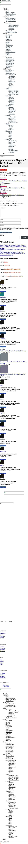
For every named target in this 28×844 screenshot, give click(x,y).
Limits (7, 88)
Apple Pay (12, 76)
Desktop (11, 125)
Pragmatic (2, 651)
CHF (10, 135)
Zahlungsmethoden (11, 74)
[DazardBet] (2, 477)
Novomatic (2, 648)
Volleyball (8, 47)
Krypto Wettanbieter (11, 21)
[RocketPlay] (2, 450)
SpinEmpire (3, 297)
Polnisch (11, 104)
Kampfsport (9, 46)
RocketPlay (3, 451)
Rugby (8, 53)
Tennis (7, 42)
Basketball (8, 39)
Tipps (1, 664)
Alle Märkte (9, 35)
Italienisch (11, 102)
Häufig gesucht (7, 69)
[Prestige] (2, 283)
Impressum (5, 685)
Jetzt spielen (3, 291)
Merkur (2, 646)
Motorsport (9, 40)
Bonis (4, 22)
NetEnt (11, 143)
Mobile (11, 126)
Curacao (11, 107)
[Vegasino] (2, 411)
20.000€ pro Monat (14, 94)
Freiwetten (12, 29)
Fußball (8, 38)
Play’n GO (12, 142)
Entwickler (9, 139)
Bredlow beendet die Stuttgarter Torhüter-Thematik (12, 245)
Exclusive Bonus (13, 26)
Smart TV (11, 129)
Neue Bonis (9, 30)
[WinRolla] (2, 437)
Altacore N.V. (12, 116)
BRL (10, 138)
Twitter (2, 674)
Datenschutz (6, 686)
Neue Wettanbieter (10, 19)
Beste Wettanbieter (10, 18)
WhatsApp (2, 677)
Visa (10, 80)
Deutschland (12, 109)
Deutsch (11, 97)
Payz (10, 83)
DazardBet (2, 479)
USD (10, 133)
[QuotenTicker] (5, 4)
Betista (1, 324)
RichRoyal (2, 426)
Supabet (2, 465)
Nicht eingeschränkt (14, 90)
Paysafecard (12, 81)
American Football (10, 52)
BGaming (11, 149)
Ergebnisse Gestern (11, 14)
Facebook (2, 673)
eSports (8, 36)
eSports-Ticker (9, 64)
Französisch (12, 101)
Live (7, 11)
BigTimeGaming (13, 150)
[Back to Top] (0, 843)
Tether (10, 87)
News (4, 56)
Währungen (9, 131)
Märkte (5, 33)
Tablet (10, 128)
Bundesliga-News (10, 60)
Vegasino (2, 413)
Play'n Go (2, 649)
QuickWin (2, 338)
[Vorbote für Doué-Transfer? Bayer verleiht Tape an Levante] (4, 372)
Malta (10, 112)
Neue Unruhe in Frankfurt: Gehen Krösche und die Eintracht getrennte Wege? (12, 254)
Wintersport (9, 54)
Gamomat (11, 152)
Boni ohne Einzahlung (11, 32)
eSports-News (9, 66)
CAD (10, 136)
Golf (7, 43)
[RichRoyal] (2, 425)
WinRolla (2, 439)
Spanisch (11, 100)
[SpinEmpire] (2, 295)
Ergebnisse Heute (10, 12)
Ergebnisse (5, 9)
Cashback (11, 28)
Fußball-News (9, 62)
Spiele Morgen (9, 15)
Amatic (11, 148)
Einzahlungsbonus (13, 25)
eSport (1, 663)
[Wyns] (2, 384)
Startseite (5, 8)
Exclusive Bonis (10, 70)
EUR (10, 132)
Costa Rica (12, 114)
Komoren (11, 108)
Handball (8, 50)
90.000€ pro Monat (14, 91)
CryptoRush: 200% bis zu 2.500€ (12, 269)
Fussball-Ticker (10, 63)
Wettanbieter (6, 16)
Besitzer (8, 115)
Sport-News (9, 57)
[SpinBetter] (2, 309)
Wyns (1, 385)
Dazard (6, 262)
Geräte (7, 124)
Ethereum (11, 85)
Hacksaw (11, 146)
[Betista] (2, 323)
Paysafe (2, 637)
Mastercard (12, 78)
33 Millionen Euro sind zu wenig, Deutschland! (12, 195)
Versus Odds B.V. (13, 122)
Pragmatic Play (13, 140)
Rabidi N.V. (12, 121)
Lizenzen (8, 105)
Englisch (11, 98)
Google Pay (12, 77)
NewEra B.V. (12, 119)
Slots (4, 153)
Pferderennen (9, 45)
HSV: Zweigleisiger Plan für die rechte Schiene (11, 252)
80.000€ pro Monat (14, 93)
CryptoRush (7, 265)
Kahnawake (12, 111)
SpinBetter (2, 311)
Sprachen (8, 95)
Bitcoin (11, 84)
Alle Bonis (9, 23)
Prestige (2, 285)
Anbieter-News (10, 59)
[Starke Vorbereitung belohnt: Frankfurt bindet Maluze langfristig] (4, 360)
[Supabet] (2, 463)
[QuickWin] (2, 337)
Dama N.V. (12, 118)
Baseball (8, 49)
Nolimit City (12, 145)
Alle (1, 660)
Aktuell (8, 67)
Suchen (2, 235)
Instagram (2, 676)
